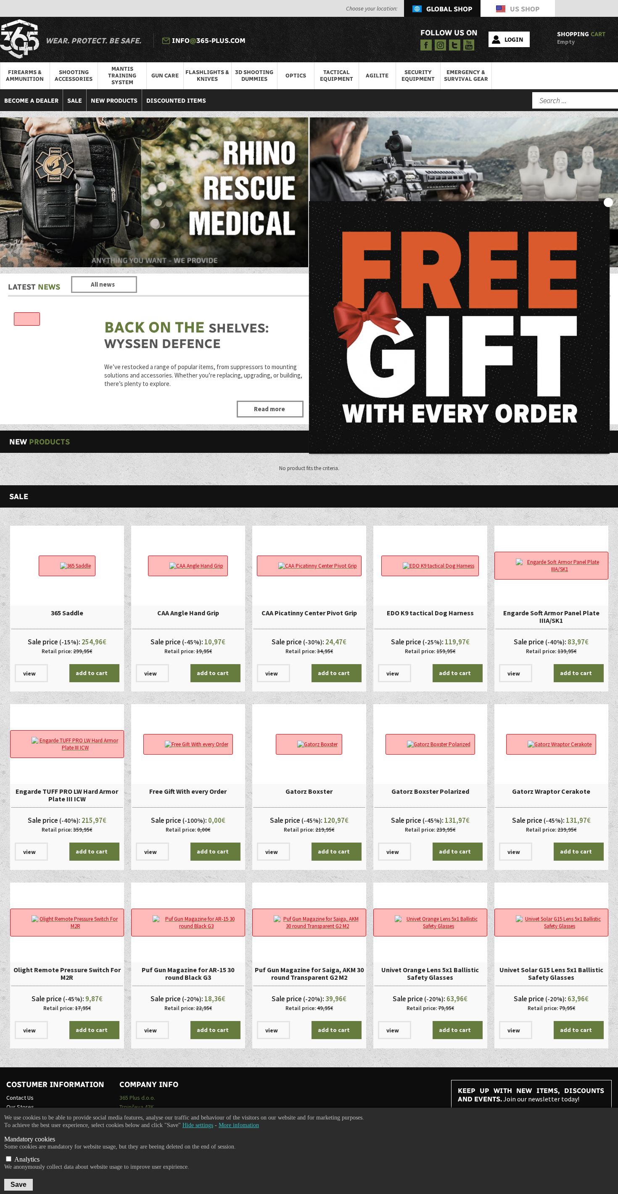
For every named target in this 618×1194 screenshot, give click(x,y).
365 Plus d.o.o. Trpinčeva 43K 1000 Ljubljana (137, 1107)
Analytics (26, 1159)
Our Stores (20, 1107)
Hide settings (197, 1125)
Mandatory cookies (29, 1139)
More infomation (239, 1125)
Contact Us (20, 1097)
